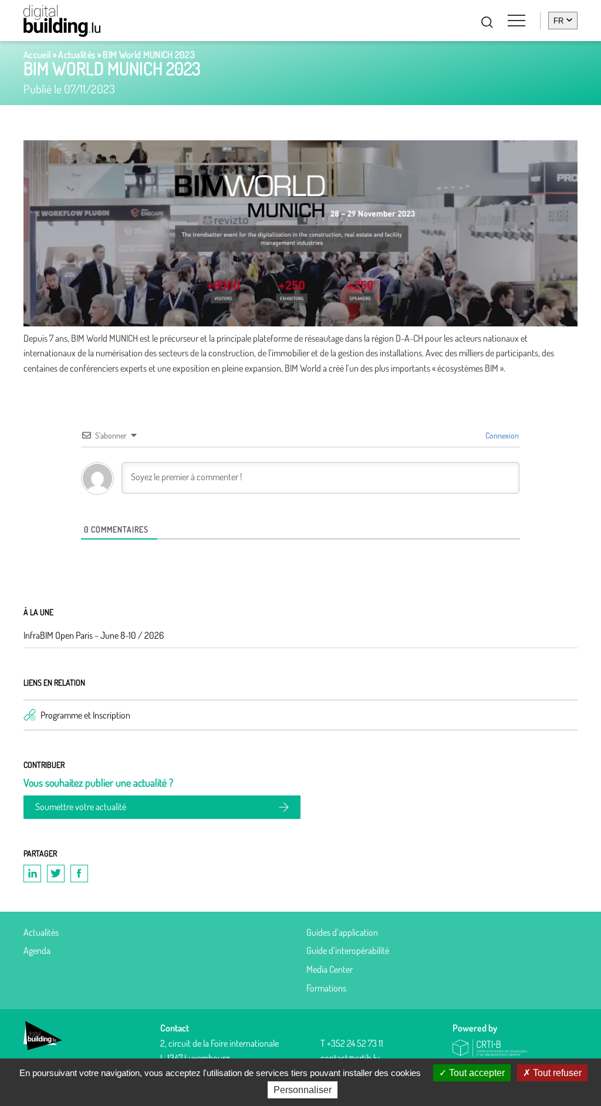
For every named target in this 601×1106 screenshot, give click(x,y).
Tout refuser (556, 1073)
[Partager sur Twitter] (56, 873)
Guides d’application (342, 932)
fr (558, 20)
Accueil (36, 54)
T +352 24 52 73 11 (351, 1043)
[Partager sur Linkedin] (32, 873)
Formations (326, 988)
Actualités (76, 54)
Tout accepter (476, 1073)
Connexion (501, 435)
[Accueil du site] (61, 21)
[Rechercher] (487, 22)
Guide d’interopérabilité (347, 950)
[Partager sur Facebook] (79, 873)
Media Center (329, 969)
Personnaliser (303, 1090)
